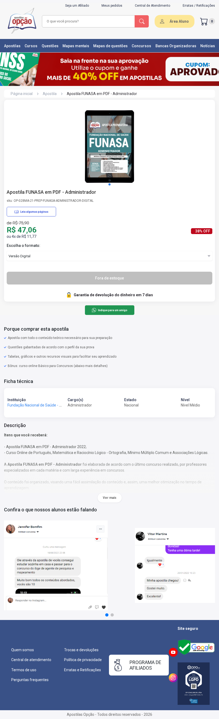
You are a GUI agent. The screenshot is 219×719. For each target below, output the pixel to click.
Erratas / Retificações (199, 5)
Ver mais (109, 498)
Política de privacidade (83, 660)
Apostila (50, 94)
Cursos (31, 46)
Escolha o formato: (23, 245)
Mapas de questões (110, 46)
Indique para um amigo (112, 310)
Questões (50, 46)
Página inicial (22, 94)
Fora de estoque (109, 278)
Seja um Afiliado (77, 5)
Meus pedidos (111, 5)
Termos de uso (23, 670)
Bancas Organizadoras (175, 46)
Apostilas (12, 46)
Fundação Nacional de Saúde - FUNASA (40, 405)
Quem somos (22, 650)
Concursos (141, 46)
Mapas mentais (75, 46)
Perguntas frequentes (30, 680)
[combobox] (88, 21)
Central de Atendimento (152, 5)
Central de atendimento (31, 660)
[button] (109, 184)
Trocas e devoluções (81, 650)
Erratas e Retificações (82, 670)
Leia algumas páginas (34, 211)
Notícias (207, 46)
